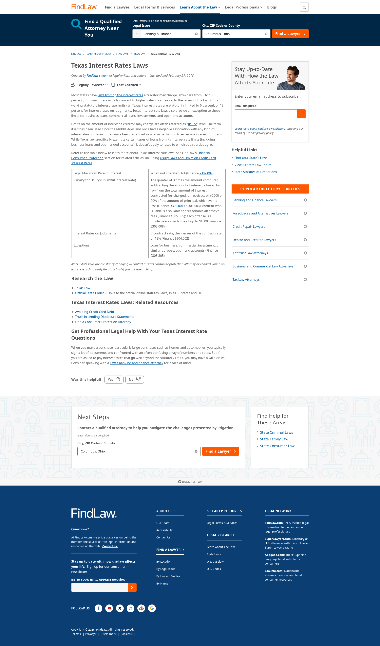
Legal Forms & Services (222, 523)
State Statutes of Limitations (256, 172)
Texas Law (139, 53)
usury (192, 124)
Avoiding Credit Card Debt (94, 312)
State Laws (122, 53)
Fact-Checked (127, 85)
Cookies (126, 634)
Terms (75, 634)
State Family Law (274, 439)
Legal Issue (141, 25)
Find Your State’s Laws (251, 158)
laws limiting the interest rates (120, 95)
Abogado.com (274, 555)
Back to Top (192, 482)
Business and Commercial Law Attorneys (263, 266)
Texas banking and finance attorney (136, 363)
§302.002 (206, 173)
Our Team (162, 523)
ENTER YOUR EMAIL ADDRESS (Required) (98, 579)
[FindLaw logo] (86, 7)
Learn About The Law (98, 53)
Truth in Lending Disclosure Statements (104, 316)
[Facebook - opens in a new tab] (98, 608)
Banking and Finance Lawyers (255, 200)
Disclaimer (108, 634)
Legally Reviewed (91, 85)
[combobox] (166, 33)
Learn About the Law (221, 547)
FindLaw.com (274, 523)
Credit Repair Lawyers (249, 226)
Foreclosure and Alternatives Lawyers (261, 213)
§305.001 (176, 206)
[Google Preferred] (152, 608)
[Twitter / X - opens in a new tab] (120, 608)
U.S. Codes (214, 569)
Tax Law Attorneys (246, 279)
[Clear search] (196, 33)
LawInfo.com (274, 571)
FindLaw (76, 53)
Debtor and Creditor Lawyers (254, 240)
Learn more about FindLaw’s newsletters (260, 128)
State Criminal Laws (276, 432)
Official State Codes (89, 293)
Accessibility (164, 530)
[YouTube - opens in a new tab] (109, 608)
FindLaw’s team (97, 75)
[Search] (304, 7)
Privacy (90, 634)
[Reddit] (141, 608)
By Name (162, 583)
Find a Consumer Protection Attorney (103, 322)
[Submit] (301, 113)
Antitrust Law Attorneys (250, 253)
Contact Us (163, 537)
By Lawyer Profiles (168, 576)
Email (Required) (246, 106)
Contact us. (110, 546)
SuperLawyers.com (278, 539)
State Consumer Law (277, 445)
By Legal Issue (165, 569)
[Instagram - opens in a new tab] (130, 608)
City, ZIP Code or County (221, 25)
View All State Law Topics (253, 165)
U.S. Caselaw (215, 561)
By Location (163, 561)
